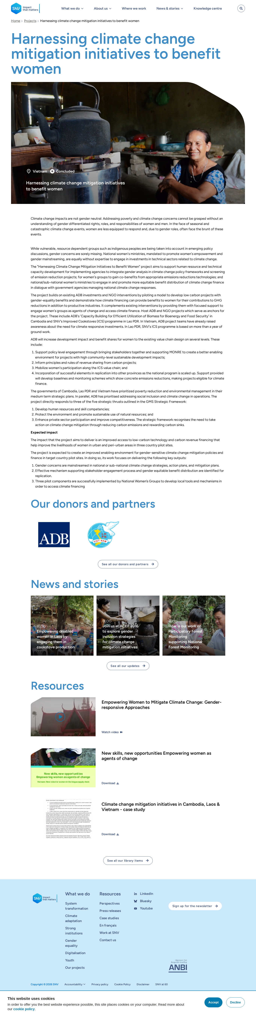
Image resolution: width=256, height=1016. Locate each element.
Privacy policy (99, 984)
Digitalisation (75, 953)
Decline (235, 1002)
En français (108, 925)
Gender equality (71, 943)
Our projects (75, 968)
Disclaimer (143, 984)
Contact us (108, 940)
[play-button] (60, 716)
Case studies (109, 918)
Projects (30, 21)
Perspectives (110, 903)
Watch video (110, 732)
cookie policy (24, 1009)
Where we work (134, 8)
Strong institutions (73, 930)
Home (15, 21)
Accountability (73, 984)
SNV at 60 (161, 984)
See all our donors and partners (125, 564)
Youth (69, 960)
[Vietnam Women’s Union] (103, 534)
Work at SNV (109, 933)
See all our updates (125, 666)
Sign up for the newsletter (192, 906)
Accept (213, 1002)
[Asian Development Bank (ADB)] (54, 534)
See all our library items (125, 860)
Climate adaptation (73, 918)
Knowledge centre (208, 8)
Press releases (110, 911)
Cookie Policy (122, 984)
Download (108, 783)
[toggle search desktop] (241, 8)
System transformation (76, 906)
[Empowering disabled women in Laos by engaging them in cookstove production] (62, 626)
